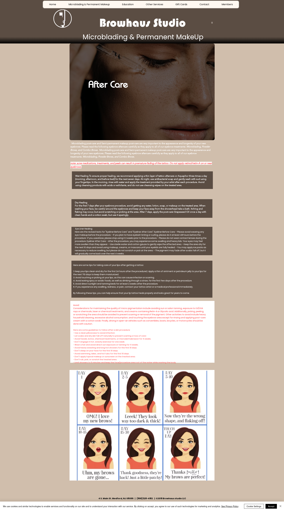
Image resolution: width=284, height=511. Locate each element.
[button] (154, 4)
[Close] (280, 506)
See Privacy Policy (229, 506)
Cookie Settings (254, 506)
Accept (271, 506)
